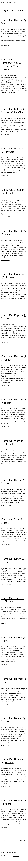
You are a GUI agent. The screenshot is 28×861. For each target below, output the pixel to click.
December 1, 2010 (5, 786)
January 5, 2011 (5, 466)
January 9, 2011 (5, 426)
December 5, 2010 (5, 704)
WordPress (16, 856)
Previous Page (5, 840)
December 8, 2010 (5, 664)
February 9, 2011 (5, 45)
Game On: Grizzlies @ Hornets (12, 275)
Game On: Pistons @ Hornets (13, 639)
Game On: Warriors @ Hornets (12, 442)
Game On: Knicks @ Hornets (13, 720)
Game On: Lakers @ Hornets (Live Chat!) (13, 110)
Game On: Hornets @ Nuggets (14, 401)
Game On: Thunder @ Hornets (12, 191)
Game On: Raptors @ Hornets (13, 317)
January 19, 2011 (5, 301)
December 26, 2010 (6, 505)
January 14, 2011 (5, 385)
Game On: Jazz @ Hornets (11, 521)
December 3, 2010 (5, 745)
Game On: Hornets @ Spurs (14, 680)
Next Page (23, 840)
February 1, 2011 (5, 175)
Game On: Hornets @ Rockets (14, 358)
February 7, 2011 (5, 95)
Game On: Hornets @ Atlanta (14, 232)
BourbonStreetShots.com (8, 2)
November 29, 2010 (6, 827)
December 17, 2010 (6, 544)
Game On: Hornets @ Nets (14, 22)
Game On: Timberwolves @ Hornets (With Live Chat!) (12, 64)
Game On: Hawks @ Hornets (13, 481)
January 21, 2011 (5, 260)
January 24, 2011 (5, 216)
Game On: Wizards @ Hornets (12, 150)
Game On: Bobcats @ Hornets (12, 761)
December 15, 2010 (6, 584)
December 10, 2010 (6, 623)
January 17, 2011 (5, 342)
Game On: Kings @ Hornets (12, 560)
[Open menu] (26, 2)
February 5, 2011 (5, 134)
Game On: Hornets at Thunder (13, 802)
